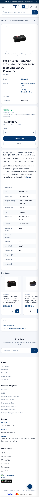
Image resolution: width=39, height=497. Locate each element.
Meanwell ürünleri (9, 325)
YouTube (7, 460)
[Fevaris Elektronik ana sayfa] (15, 7)
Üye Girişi (4, 369)
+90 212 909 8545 (7, 426)
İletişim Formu (6, 376)
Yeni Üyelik (5, 366)
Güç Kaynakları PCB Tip (28, 84)
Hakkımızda (5, 390)
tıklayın (27, 177)
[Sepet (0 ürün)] (36, 7)
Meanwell (24, 79)
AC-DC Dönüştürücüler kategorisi (14, 328)
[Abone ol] (34, 350)
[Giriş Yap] (31, 7)
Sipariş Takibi (5, 379)
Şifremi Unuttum (6, 373)
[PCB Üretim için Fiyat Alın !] (29, 486)
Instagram (7, 456)
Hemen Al (19, 144)
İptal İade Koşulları (7, 403)
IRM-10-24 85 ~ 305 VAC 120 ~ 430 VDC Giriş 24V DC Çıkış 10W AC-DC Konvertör (11, 300)
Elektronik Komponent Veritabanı (12, 413)
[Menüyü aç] (3, 7)
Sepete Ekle (19, 138)
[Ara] (35, 12)
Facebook (7, 453)
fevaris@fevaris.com (8, 432)
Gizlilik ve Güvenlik (7, 400)
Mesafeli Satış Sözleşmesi (10, 396)
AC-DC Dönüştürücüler (26, 91)
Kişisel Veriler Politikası (8, 406)
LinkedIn (7, 467)
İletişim (3, 393)
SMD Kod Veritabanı (8, 409)
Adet (5, 128)
